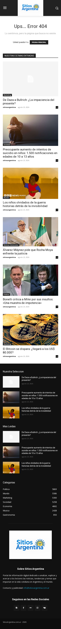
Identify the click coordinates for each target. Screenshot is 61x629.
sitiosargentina (9, 107)
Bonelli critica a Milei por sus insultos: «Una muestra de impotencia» (28, 301)
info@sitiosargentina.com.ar (36, 588)
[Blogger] (16, 608)
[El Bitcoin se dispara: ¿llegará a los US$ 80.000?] (30, 329)
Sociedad (7, 145)
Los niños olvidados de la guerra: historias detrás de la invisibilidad (25, 204)
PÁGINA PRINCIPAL (39, 42)
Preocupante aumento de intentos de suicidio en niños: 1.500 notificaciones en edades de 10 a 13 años (30, 153)
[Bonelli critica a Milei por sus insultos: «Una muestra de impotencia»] (30, 280)
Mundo (6, 198)
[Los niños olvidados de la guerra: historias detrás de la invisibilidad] (30, 183)
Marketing (7, 95)
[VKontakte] (44, 608)
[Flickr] (30, 608)
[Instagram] (37, 608)
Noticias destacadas (11, 245)
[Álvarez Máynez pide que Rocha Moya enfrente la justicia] (30, 231)
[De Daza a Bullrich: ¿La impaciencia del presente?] (30, 79)
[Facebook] (23, 608)
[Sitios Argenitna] (30, 545)
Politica (6, 294)
